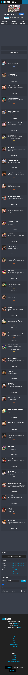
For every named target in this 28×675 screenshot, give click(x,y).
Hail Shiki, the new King (13, 111)
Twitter (14, 657)
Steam (13, 569)
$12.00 (13, 571)
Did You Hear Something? (14, 398)
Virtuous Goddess (12, 135)
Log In (25, 2)
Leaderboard (13, 17)
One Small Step (11, 74)
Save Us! (10, 508)
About (14, 638)
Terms (14, 648)
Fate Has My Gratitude (13, 344)
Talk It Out (10, 383)
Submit (6, 591)
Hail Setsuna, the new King (14, 98)
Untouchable (11, 471)
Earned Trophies (20, 48)
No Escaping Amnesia (13, 160)
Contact (14, 640)
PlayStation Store (16, 573)
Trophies (7, 17)
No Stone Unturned (12, 434)
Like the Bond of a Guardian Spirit (16, 296)
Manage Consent (14, 644)
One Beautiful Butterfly (13, 221)
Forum (21, 17)
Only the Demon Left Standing (15, 173)
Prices (18, 17)
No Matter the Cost (12, 247)
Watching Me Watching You (14, 320)
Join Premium (14, 650)
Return (9, 185)
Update (23, 580)
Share (24, 591)
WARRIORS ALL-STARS (10, 14)
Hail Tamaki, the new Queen (14, 86)
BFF (8, 332)
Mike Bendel (16, 623)
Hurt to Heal (11, 147)
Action (13, 567)
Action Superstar (12, 283)
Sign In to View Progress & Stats (14, 556)
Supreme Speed (11, 458)
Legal (14, 642)
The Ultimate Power (12, 358)
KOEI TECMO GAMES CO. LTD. (18, 563)
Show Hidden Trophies (9, 584)
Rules (14, 636)
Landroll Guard (11, 520)
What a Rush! (11, 270)
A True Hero (10, 233)
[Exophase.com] (6, 2)
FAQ (14, 632)
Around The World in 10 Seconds (15, 409)
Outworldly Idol (11, 209)
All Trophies (7, 48)
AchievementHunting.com (14, 661)
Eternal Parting (11, 259)
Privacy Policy (14, 646)
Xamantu (16, 625)
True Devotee (11, 446)
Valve (19, 627)
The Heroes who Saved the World (15, 122)
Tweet (15, 591)
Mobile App (14, 634)
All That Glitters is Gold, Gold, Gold (16, 422)
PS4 (16, 569)
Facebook (14, 659)
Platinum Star (11, 62)
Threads (14, 655)
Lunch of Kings (11, 496)
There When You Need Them (14, 483)
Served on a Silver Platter (14, 196)
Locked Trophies (14, 52)
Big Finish (10, 307)
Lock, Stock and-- (12, 371)
